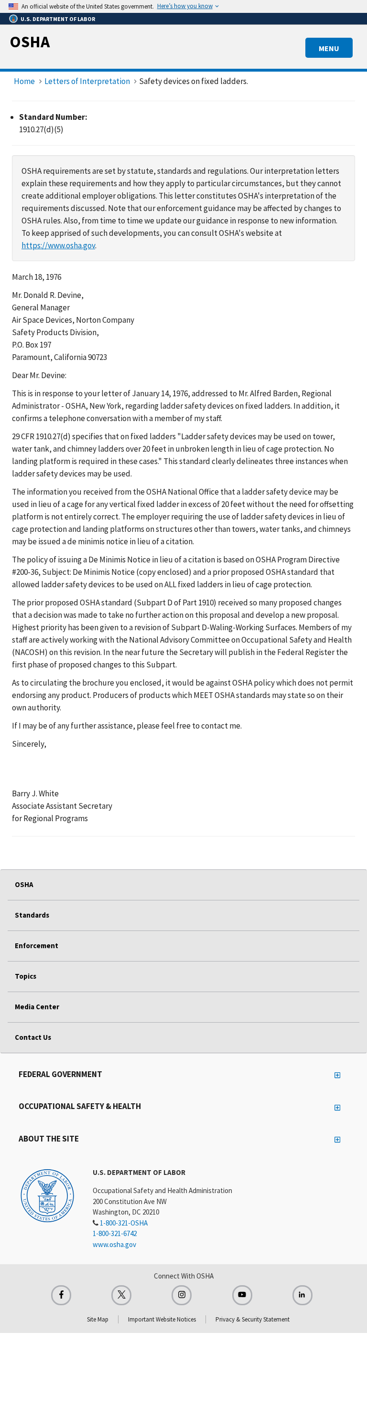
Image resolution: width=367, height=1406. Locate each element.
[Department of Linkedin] (302, 1295)
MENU (329, 48)
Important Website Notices (162, 1319)
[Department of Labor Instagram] (182, 1295)
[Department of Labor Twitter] (121, 1295)
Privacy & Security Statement (253, 1319)
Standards (32, 915)
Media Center (37, 1006)
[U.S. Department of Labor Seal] (47, 1195)
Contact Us (33, 1037)
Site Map (97, 1319)
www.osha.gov (114, 1244)
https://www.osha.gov (58, 245)
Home (24, 81)
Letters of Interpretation (87, 81)
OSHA (30, 42)
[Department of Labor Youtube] (242, 1295)
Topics (25, 976)
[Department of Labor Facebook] (61, 1295)
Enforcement (36, 945)
